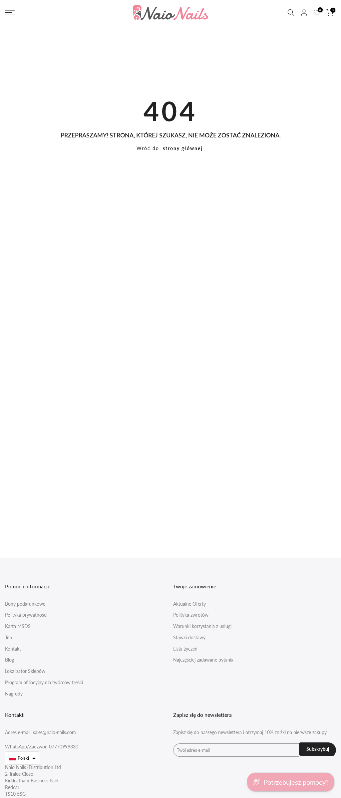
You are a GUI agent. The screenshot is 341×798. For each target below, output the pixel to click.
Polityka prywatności (26, 615)
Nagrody (14, 694)
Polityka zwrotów (190, 615)
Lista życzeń (185, 649)
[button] (22, 758)
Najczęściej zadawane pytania (203, 660)
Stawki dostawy (189, 637)
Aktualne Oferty (189, 604)
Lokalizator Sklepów (25, 671)
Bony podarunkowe (25, 604)
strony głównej (183, 148)
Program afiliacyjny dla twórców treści (44, 682)
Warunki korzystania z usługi (202, 626)
